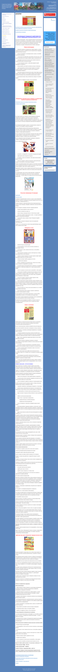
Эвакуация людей (19, 197)
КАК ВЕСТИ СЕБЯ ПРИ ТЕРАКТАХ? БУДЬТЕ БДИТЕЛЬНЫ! (26, 30)
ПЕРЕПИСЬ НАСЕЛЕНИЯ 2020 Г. (50, 148)
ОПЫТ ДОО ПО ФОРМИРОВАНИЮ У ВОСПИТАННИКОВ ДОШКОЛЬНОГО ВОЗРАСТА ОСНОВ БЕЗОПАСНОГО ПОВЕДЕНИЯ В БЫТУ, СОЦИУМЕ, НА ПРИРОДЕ (49, 103)
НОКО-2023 (46, 68)
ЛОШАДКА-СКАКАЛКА (49, 81)
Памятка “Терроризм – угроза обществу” (22, 661)
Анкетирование (47, 150)
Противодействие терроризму (21, 32)
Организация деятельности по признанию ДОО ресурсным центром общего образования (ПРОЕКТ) (50, 90)
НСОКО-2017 (47, 154)
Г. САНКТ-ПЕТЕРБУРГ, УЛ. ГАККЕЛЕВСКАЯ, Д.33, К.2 (52, 5)
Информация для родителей (49, 52)
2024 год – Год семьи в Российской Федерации (48, 60)
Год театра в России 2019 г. (50, 146)
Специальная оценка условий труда (49, 75)
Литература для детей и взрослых (50, 56)
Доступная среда (47, 58)
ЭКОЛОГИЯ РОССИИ (49, 138)
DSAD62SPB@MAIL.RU (52, 7)
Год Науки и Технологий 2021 (49, 144)
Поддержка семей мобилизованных (47, 54)
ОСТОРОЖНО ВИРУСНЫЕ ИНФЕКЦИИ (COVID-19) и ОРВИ (49, 70)
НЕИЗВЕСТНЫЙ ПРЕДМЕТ (20, 103)
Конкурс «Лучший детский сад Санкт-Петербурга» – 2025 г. (49, 85)
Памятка (17, 663)
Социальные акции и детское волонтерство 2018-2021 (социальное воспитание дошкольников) (50, 135)
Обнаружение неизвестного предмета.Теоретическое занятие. (26, 102)
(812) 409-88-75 (53, 2)
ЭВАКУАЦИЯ (18, 195)
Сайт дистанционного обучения (49, 170)
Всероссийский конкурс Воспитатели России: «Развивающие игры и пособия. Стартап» (49, 111)
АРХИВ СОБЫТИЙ (47, 80)
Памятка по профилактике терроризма (22, 656)
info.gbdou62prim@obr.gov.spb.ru (51, 8)
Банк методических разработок (49, 50)
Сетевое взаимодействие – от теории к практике (50, 130)
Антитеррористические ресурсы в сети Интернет (25, 655)
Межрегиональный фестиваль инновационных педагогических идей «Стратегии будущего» (50, 96)
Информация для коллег (48, 76)
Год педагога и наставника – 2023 (50, 141)
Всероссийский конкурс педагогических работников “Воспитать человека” (50, 116)
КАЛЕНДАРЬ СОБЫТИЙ (48, 49)
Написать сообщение (49, 42)
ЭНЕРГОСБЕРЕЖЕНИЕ (48, 72)
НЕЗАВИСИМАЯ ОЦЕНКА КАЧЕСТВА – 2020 (48, 152)
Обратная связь (47, 78)
